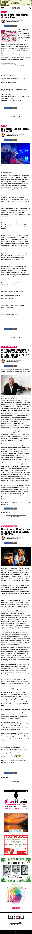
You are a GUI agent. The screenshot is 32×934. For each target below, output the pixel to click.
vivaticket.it (18, 755)
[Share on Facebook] (7, 26)
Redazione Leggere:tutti (12, 21)
